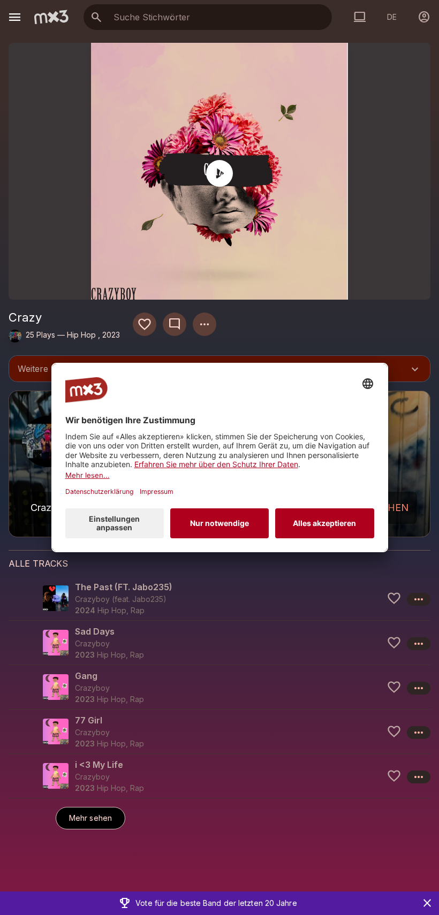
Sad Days (95, 631)
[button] (219, 598)
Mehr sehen (90, 817)
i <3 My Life (99, 764)
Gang (86, 675)
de (392, 16)
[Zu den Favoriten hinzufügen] (144, 324)
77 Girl (88, 720)
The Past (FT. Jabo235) (123, 587)
